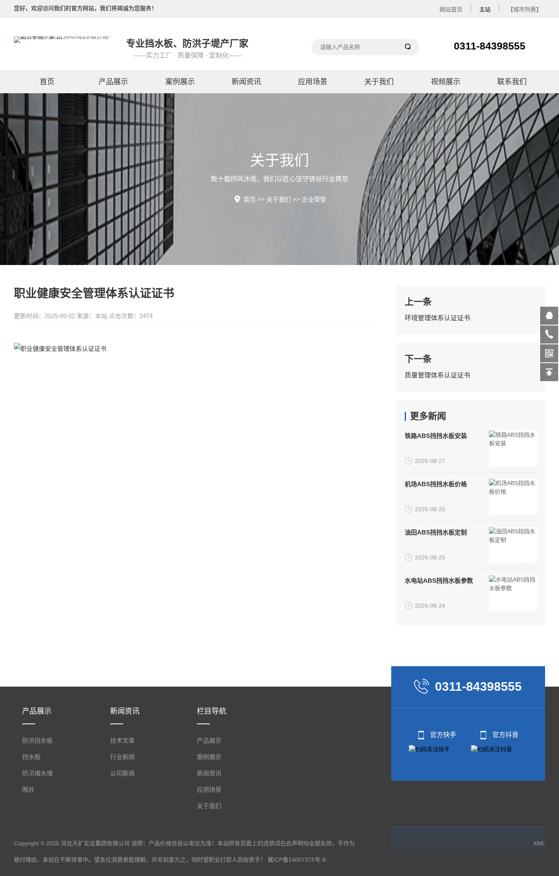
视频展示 (445, 82)
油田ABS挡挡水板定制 (436, 532)
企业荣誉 (314, 199)
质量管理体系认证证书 (437, 375)
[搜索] (408, 47)
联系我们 (512, 82)
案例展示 (180, 82)
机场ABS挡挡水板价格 (436, 484)
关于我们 (379, 82)
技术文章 (122, 740)
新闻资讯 (246, 82)
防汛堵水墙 (37, 773)
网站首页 (451, 9)
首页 (47, 82)
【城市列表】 (524, 9)
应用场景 (312, 82)
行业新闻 (122, 756)
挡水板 (31, 756)
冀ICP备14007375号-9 (297, 859)
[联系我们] (549, 335)
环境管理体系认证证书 (437, 317)
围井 (28, 789)
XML (539, 843)
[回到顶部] (549, 372)
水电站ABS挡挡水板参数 (439, 580)
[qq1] (549, 316)
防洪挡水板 (37, 740)
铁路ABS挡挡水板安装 (436, 435)
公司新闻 (122, 773)
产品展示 (113, 82)
